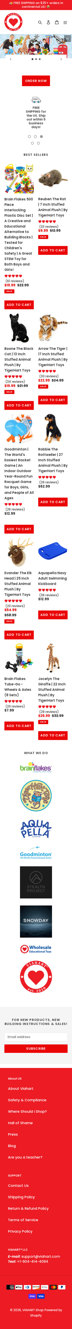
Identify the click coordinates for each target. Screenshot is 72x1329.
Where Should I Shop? (27, 1096)
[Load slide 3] (40, 59)
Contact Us (18, 1170)
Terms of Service (23, 1204)
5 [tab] (38, 128)
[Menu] (65, 22)
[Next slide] (61, 59)
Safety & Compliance (27, 1084)
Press (13, 1119)
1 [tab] (29, 121)
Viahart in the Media (36, 110)
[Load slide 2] (36, 59)
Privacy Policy (20, 1216)
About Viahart (20, 1073)
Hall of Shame (20, 1107)
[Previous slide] (10, 59)
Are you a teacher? (25, 1141)
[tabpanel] (36, 105)
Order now (36, 81)
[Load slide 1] (33, 59)
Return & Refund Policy (28, 1193)
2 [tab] (35, 121)
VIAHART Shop (32, 1295)
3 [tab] (41, 121)
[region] (36, 5)
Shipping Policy (21, 1181)
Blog (12, 1130)
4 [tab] (32, 128)
